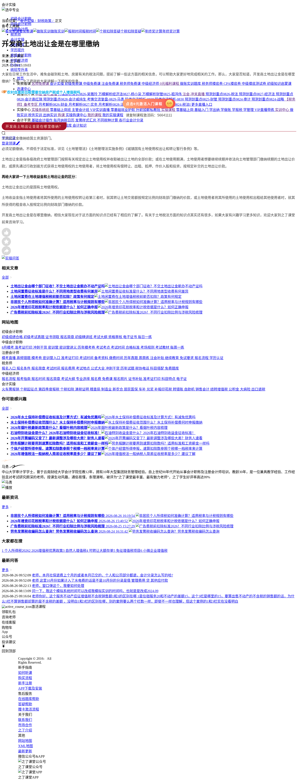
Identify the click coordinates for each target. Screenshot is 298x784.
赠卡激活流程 (28, 709)
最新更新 (25, 751)
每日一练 (145, 337)
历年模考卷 (87, 347)
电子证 (181, 379)
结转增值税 (219, 389)
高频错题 (24, 358)
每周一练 (177, 347)
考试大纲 (100, 337)
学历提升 (17, 50)
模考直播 (9, 358)
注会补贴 (157, 358)
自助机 (189, 389)
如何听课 (25, 673)
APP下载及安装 (30, 688)
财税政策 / (46, 21)
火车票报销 (11, 389)
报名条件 (24, 368)
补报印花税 (163, 389)
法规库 (67, 125)
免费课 (107, 379)
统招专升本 (19, 70)
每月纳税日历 (64, 120)
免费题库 (172, 368)
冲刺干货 (40, 347)
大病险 (245, 389)
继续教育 (172, 358)
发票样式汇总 (86, 120)
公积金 (234, 389)
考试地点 (83, 368)
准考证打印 (24, 347)
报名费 (96, 379)
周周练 (144, 358)
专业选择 (83, 379)
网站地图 (25, 741)
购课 (62, 115)
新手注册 (25, 683)
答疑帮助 (25, 704)
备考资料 (101, 358)
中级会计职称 (20, 24)
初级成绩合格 (13, 337)
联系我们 (25, 720)
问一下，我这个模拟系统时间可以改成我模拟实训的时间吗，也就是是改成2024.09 (95, 591)
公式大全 (98, 368)
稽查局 (95, 389)
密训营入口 (52, 358)
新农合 (118, 389)
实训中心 (282, 110)
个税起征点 (29, 389)
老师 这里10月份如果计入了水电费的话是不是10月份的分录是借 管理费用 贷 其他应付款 (100, 580)
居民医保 (131, 389)
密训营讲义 (68, 347)
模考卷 (37, 358)
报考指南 (24, 379)
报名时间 (38, 379)
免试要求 (187, 358)
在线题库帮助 (28, 699)
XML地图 (25, 746)
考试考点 (103, 347)
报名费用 (68, 368)
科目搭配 (157, 368)
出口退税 (258, 389)
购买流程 (25, 678)
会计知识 (80, 125)
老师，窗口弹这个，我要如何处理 (58, 586)
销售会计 (202, 389)
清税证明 (82, 389)
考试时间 (118, 347)
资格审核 (115, 337)
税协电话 (142, 368)
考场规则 (147, 347)
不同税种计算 (108, 120)
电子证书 (130, 337)
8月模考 (8, 347)
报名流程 (202, 358)
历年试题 (127, 368)
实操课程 (168, 110)
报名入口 (9, 368)
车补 (143, 389)
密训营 (53, 347)
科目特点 (168, 379)
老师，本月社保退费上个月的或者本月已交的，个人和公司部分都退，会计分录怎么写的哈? (102, 575)
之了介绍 (25, 730)
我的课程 (94, 115)
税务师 (15, 34)
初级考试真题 (34, 337)
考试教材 (162, 347)
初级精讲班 (84, 337)
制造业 (107, 389)
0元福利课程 (170, 83)
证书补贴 (135, 379)
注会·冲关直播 (194, 94)
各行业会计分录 (131, 120)
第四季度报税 (49, 389)
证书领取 (52, 337)
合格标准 (133, 347)
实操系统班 (40, 110)
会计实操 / (29, 21)
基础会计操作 (42, 120)
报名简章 (67, 337)
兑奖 (150, 389)
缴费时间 (116, 358)
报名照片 (120, 379)
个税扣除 (67, 389)
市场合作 (25, 725)
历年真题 (131, 358)
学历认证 (216, 358)
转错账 (178, 389)
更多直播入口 (201, 104)
